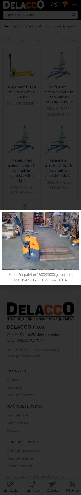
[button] (74, 216)
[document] (40, 247)
